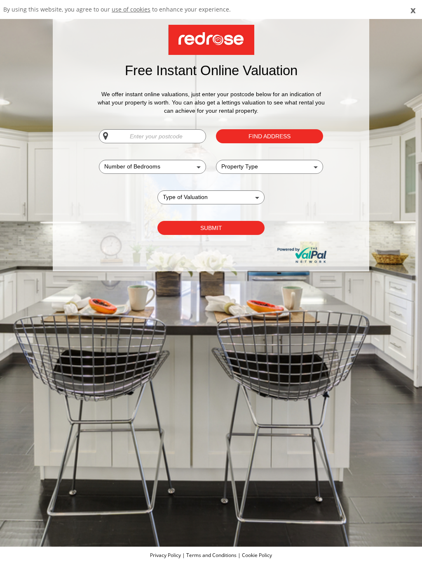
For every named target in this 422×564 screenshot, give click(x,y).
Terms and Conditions (211, 555)
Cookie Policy (257, 555)
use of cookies (131, 9)
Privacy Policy (166, 555)
